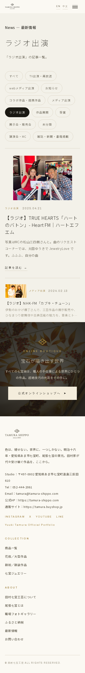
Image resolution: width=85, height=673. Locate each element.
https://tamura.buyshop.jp (43, 507)
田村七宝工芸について (20, 597)
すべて (14, 76)
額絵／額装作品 (16, 565)
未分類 (47, 124)
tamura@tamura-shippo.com (37, 493)
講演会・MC (17, 136)
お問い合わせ (14, 639)
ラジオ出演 (17, 112)
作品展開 (42, 112)
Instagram (15, 516)
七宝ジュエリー (16, 573)
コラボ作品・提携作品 (25, 100)
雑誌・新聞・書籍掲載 (53, 136)
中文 (65, 6)
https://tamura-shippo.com (38, 500)
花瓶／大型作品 (16, 556)
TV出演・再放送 (40, 76)
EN (58, 6)
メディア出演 (61, 100)
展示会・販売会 (20, 124)
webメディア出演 (21, 88)
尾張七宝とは (14, 605)
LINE (60, 516)
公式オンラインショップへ (42, 393)
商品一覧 (11, 548)
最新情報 (11, 631)
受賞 (63, 112)
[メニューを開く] (75, 7)
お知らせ (51, 88)
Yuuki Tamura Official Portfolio (30, 524)
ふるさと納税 (14, 622)
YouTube (44, 516)
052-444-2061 (22, 487)
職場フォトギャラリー (20, 614)
